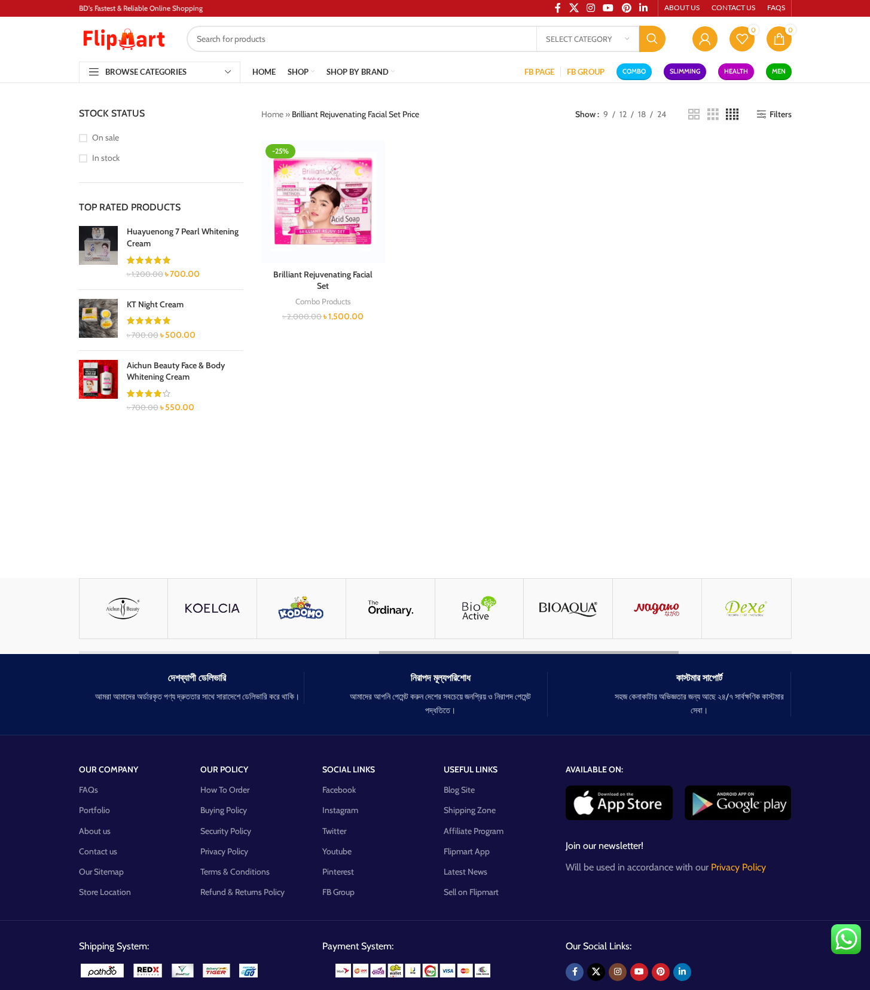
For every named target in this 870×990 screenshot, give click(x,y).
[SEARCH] (652, 39)
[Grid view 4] (732, 114)
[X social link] (596, 972)
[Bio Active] (479, 608)
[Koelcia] (212, 608)
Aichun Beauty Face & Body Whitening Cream (176, 371)
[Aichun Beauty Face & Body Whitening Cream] (98, 387)
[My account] (705, 39)
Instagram (340, 810)
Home (272, 114)
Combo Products (323, 301)
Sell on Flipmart (471, 892)
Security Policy (225, 831)
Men (779, 71)
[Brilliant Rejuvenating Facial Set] (323, 202)
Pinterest (338, 871)
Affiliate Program (473, 831)
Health (736, 71)
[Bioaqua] (568, 608)
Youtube (337, 851)
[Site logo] (124, 37)
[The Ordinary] (390, 608)
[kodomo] (301, 608)
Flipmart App (467, 851)
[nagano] (657, 608)
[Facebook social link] (575, 972)
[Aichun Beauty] (124, 608)
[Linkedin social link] (682, 972)
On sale (105, 137)
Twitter (334, 831)
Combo (634, 71)
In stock (106, 157)
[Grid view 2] (694, 114)
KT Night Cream (155, 304)
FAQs (88, 789)
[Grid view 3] (713, 114)
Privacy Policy (224, 851)
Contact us (98, 851)
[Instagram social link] (618, 972)
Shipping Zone (470, 810)
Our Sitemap (101, 871)
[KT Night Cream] (98, 320)
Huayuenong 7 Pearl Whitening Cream (183, 237)
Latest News (465, 871)
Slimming (685, 71)
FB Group (338, 892)
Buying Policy (223, 810)
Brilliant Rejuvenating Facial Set (323, 280)
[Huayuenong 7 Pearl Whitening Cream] (98, 253)
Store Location (105, 892)
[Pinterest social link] (661, 972)
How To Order (224, 789)
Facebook (339, 789)
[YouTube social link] (639, 972)
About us (95, 831)
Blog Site (459, 789)
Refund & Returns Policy (242, 892)
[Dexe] (746, 608)
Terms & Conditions (235, 871)
